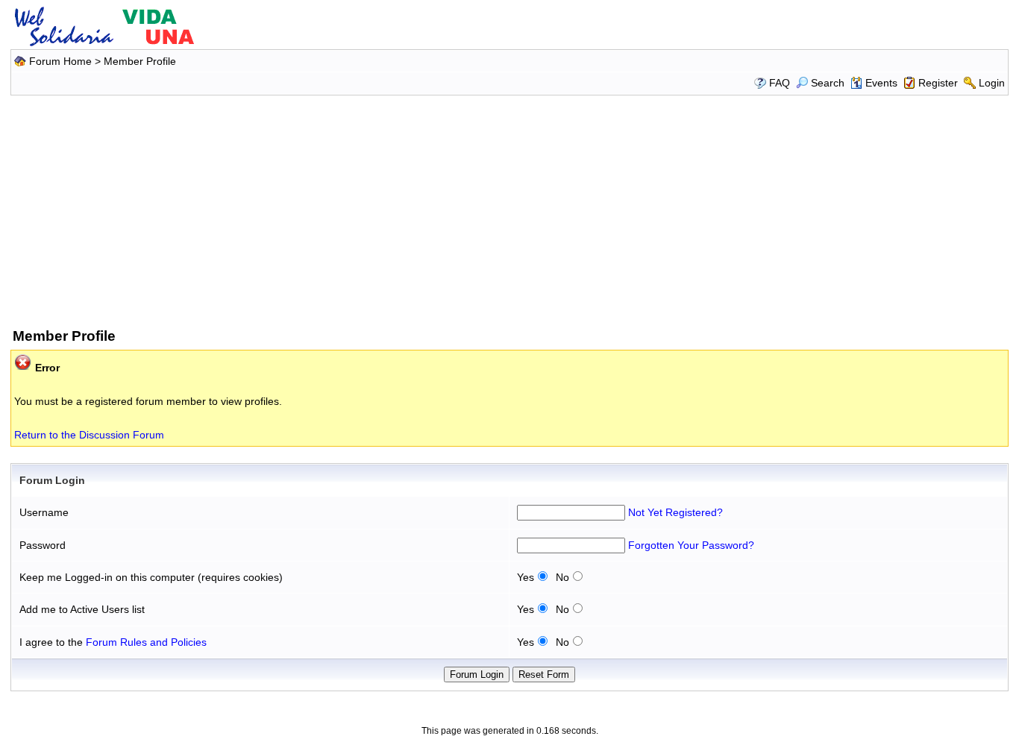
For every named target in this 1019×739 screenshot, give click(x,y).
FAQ (779, 83)
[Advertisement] (509, 209)
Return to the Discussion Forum (89, 435)
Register (938, 83)
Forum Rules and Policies (146, 642)
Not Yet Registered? (675, 512)
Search (827, 83)
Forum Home (60, 61)
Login (992, 83)
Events (881, 83)
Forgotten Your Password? (691, 545)
